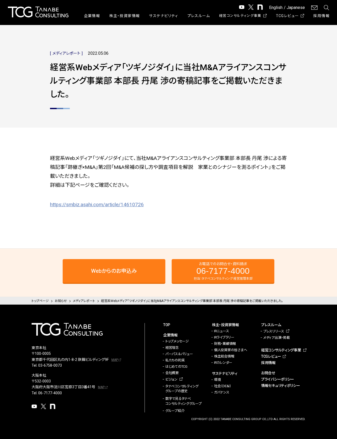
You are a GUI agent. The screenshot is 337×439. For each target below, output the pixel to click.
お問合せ (268, 373)
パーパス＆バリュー (179, 354)
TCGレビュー (287, 16)
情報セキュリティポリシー (280, 386)
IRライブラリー (224, 337)
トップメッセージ (177, 341)
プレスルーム (198, 16)
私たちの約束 (175, 360)
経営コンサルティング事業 (240, 16)
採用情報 (321, 16)
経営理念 (172, 348)
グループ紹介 (174, 411)
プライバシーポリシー (277, 379)
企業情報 (92, 16)
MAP (114, 360)
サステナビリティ (163, 16)
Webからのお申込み (114, 271)
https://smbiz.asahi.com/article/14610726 (97, 204)
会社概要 (172, 373)
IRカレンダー (223, 363)
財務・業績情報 (225, 344)
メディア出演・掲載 (276, 338)
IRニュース (221, 331)
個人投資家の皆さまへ (230, 350)
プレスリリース (273, 331)
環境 (217, 380)
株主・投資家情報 (124, 16)
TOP (166, 325)
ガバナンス (221, 392)
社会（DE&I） (222, 386)
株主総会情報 (224, 356)
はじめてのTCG (176, 367)
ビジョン (171, 379)
